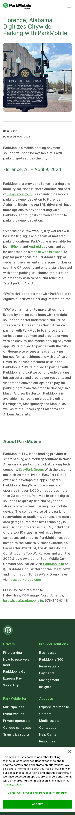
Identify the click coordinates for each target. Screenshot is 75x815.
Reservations (49, 666)
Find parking (12, 653)
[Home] (17, 6)
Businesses (47, 653)
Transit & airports (16, 734)
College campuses (17, 727)
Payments (46, 673)
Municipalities (13, 707)
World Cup (11, 685)
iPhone (16, 247)
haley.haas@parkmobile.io (23, 600)
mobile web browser (46, 252)
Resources (47, 741)
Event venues (13, 714)
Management (49, 680)
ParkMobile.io (53, 564)
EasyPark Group (19, 194)
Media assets (49, 721)
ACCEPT (37, 804)
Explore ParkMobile (54, 707)
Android (35, 247)
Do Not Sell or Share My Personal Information (37, 792)
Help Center (48, 734)
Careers (45, 714)
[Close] (69, 751)
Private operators (16, 721)
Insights (45, 687)
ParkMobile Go (14, 671)
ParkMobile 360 (51, 659)
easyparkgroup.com (25, 580)
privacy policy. (13, 784)
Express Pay (12, 678)
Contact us (47, 727)
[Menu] (69, 6)
